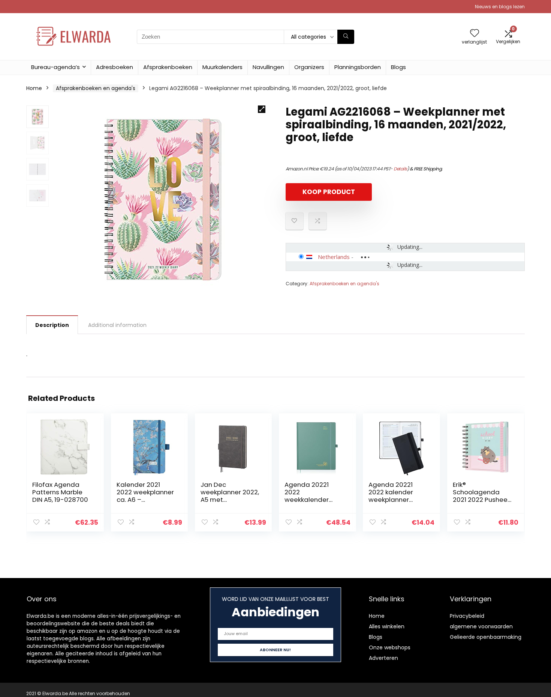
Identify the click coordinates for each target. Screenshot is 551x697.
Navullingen (268, 67)
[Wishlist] (474, 33)
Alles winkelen (386, 626)
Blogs (398, 67)
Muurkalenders (222, 67)
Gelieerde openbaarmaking (485, 637)
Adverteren (383, 658)
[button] (261, 109)
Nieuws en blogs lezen (500, 6)
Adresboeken (114, 67)
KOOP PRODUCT (328, 191)
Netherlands (334, 256)
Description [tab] (52, 325)
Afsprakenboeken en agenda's (95, 88)
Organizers (309, 67)
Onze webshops (389, 647)
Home (34, 88)
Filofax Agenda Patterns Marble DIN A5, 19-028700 (60, 492)
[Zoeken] (345, 37)
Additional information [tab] (117, 325)
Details (400, 169)
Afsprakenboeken (167, 67)
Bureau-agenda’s (55, 67)
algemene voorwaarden (481, 626)
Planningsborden (357, 67)
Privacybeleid (467, 616)
